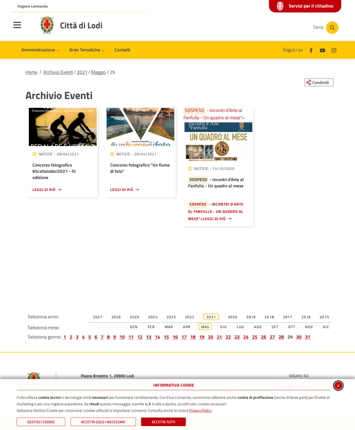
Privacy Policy (200, 410)
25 (254, 336)
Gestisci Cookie (41, 422)
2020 (233, 317)
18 (192, 336)
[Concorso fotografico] (140, 127)
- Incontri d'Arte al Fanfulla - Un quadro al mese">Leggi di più (216, 211)
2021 (82, 72)
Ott (291, 326)
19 (201, 336)
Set (275, 326)
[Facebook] (311, 49)
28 (281, 336)
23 (237, 336)
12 (139, 336)
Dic (326, 326)
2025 (134, 317)
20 (210, 336)
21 (219, 336)
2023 (171, 317)
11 (131, 336)
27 (272, 336)
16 (175, 336)
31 (307, 336)
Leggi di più (44, 189)
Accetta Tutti (163, 422)
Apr (186, 326)
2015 (324, 317)
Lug (240, 326)
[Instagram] (334, 49)
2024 (153, 317)
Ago (258, 326)
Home (31, 72)
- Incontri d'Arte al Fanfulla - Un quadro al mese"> (214, 114)
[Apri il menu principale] (23, 28)
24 (245, 336)
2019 (251, 317)
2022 (190, 317)
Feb (151, 326)
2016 (306, 317)
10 (122, 336)
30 (298, 336)
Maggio (98, 72)
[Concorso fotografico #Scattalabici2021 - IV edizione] (63, 127)
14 (157, 336)
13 (148, 336)
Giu (223, 326)
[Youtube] (322, 49)
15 (166, 336)
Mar (169, 326)
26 (263, 336)
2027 (98, 317)
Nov (309, 326)
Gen (134, 326)
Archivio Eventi (58, 72)
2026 (116, 317)
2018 (269, 317)
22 (228, 336)
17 (184, 336)
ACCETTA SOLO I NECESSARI (103, 422)
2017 (288, 317)
